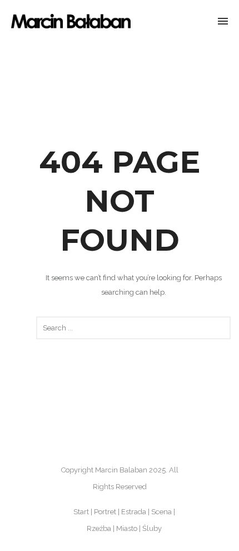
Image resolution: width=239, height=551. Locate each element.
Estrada (133, 512)
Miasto (126, 528)
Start (81, 512)
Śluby (152, 528)
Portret (105, 512)
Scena (161, 512)
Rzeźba (99, 528)
